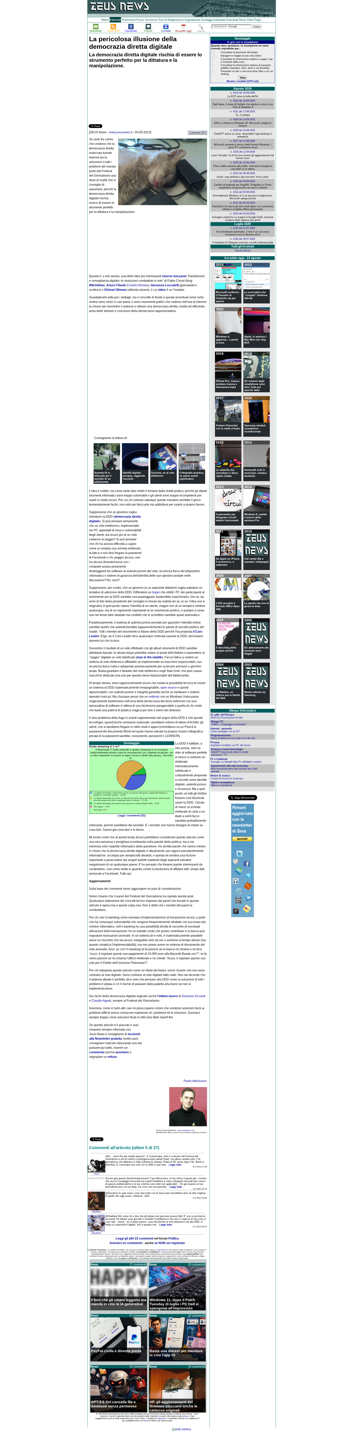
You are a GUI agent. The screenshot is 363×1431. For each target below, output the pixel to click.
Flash (250, 19)
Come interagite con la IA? (225, 731)
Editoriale (115, 19)
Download (232, 19)
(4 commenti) (197, 1315)
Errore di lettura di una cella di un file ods (232, 738)
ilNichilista (96, 285)
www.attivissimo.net (186, 1130)
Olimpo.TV (216, 721)
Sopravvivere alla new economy (229, 765)
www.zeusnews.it (120, 132)
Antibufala (219, 19)
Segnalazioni (192, 19)
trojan (156, 592)
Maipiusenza (176, 19)
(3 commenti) (138, 1366)
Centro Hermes (138, 285)
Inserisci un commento (126, 1243)
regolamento (162, 1250)
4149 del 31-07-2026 (244, 228)
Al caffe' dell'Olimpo (222, 714)
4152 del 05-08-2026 (244, 192)
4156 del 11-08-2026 (244, 151)
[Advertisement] (117, 96)
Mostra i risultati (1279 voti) (242, 81)
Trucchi (162, 19)
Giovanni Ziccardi (193, 996)
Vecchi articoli (242, 250)
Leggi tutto (175, 1164)
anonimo (121, 1052)
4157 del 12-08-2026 (244, 141)
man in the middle (149, 657)
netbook (154, 696)
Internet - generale (221, 728)
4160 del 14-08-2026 (244, 119)
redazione (161, 1418)
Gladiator (96, 1211)
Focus (140, 19)
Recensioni (129, 19)
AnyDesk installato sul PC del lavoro (230, 745)
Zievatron (96, 1233)
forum (146, 1420)
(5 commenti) (197, 1264)
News (242, 19)
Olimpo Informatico (242, 710)
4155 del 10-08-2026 (244, 162)
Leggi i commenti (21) (132, 815)
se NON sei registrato (169, 1243)
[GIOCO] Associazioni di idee (226, 717)
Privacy (214, 742)
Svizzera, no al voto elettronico (162, 474)
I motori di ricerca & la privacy (226, 778)
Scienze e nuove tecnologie (226, 749)
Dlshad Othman (115, 289)
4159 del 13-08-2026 (244, 130)
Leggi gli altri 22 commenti (134, 1238)
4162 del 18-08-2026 (244, 100)
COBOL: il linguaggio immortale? (228, 724)
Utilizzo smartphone (221, 785)
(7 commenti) (138, 1264)
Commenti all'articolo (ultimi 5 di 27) (124, 1147)
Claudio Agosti (101, 1000)
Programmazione (220, 735)
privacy (185, 1416)
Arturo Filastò (116, 285)
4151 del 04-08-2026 (244, 202)
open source (168, 687)
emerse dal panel (174, 276)
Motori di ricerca (220, 775)
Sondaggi (206, 19)
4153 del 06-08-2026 (244, 181)
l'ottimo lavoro (167, 996)
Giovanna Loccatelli (164, 285)
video (162, 289)
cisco (96, 1174)
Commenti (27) (197, 132)
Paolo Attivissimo (195, 1081)
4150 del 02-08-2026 (244, 213)
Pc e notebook (218, 759)
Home (105, 19)
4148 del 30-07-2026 (244, 238)
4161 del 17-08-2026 (244, 111)
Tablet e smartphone (222, 782)
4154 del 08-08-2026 (244, 173)
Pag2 (257, 19)
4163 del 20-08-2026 (244, 92)
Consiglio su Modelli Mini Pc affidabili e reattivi (235, 761)
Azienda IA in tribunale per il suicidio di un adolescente (103, 477)
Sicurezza (151, 19)
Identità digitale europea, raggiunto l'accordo (134, 475)
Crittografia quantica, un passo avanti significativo (191, 475)
